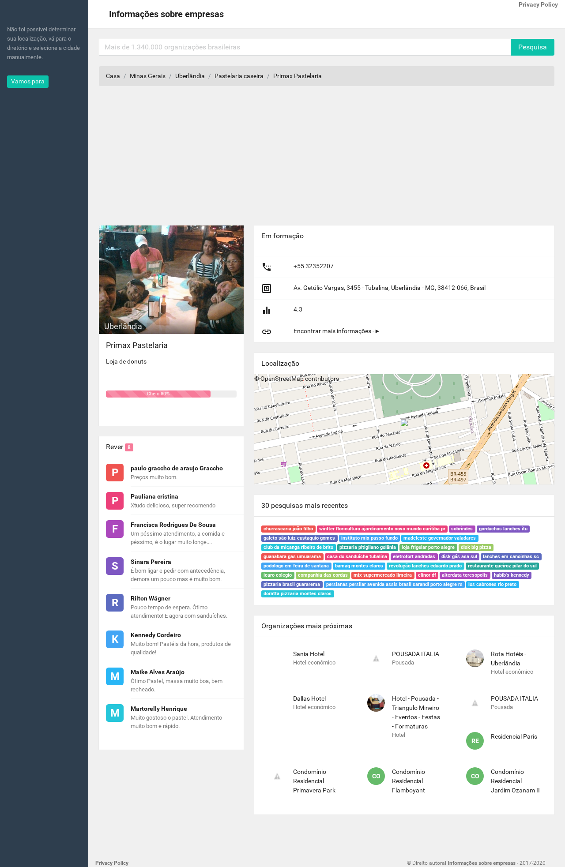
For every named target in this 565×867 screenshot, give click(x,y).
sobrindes (462, 529)
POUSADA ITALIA (415, 653)
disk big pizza (476, 547)
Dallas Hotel (309, 698)
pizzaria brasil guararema (292, 584)
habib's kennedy (511, 575)
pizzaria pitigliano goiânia (367, 547)
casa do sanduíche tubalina (357, 556)
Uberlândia (190, 75)
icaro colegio (278, 575)
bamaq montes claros (359, 566)
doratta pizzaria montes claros (297, 594)
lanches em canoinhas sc (511, 556)
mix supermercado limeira (383, 575)
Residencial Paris (514, 736)
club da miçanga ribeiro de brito (298, 547)
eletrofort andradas (414, 556)
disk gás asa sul (459, 556)
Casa (113, 75)
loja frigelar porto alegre (428, 547)
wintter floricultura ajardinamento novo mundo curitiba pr (382, 529)
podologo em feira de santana (296, 566)
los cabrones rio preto (492, 584)
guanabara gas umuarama (292, 556)
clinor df (427, 575)
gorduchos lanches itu (503, 529)
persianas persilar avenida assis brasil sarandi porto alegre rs (394, 584)
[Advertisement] (326, 159)
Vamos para (28, 81)
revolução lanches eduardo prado (425, 566)
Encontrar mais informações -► (337, 330)
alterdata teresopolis (465, 575)
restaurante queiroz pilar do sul (502, 566)
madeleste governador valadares (439, 538)
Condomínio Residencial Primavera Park (314, 781)
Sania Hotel (308, 653)
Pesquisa (532, 47)
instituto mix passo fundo (369, 538)
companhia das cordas (323, 575)
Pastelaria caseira (239, 75)
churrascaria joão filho (288, 529)
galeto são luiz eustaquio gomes (299, 538)
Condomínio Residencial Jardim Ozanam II (515, 781)
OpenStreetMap (282, 378)
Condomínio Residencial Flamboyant (408, 781)
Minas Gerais (148, 75)
